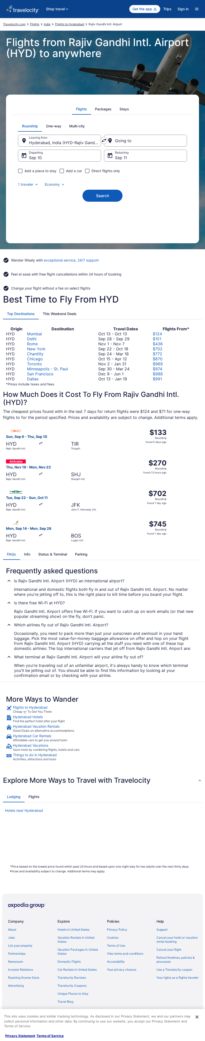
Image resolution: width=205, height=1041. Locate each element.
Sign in (183, 9)
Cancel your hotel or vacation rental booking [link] (177, 939)
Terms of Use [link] (116, 945)
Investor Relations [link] (20, 969)
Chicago (35, 358)
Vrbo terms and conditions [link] (125, 953)
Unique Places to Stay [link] (73, 993)
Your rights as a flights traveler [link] (177, 977)
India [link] (47, 24)
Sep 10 (35, 157)
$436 (158, 343)
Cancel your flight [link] (168, 949)
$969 (158, 363)
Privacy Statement (20, 1036)
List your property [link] (20, 945)
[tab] (81, 109)
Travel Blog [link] (65, 1001)
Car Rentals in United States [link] (77, 969)
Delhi (31, 338)
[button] (102, 780)
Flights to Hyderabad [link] (69, 24)
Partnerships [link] (17, 953)
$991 (157, 378)
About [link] (12, 929)
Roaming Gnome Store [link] (23, 977)
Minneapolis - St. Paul (47, 368)
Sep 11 (121, 157)
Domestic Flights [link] (69, 961)
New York (36, 348)
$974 (157, 368)
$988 (158, 373)
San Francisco (40, 373)
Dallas (32, 378)
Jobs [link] (11, 937)
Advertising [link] (16, 985)
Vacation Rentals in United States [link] (76, 939)
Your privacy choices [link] (121, 969)
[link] (102, 709)
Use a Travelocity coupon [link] (174, 969)
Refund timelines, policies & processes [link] (175, 959)
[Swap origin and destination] (104, 140)
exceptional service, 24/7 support (71, 260)
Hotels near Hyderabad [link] (24, 810)
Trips (167, 9)
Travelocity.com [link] (14, 24)
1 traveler (25, 184)
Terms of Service (50, 1036)
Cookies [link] (112, 937)
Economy (52, 184)
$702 (157, 348)
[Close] (197, 1016)
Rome (32, 343)
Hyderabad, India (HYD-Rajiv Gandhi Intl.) (65, 142)
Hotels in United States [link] (74, 929)
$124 (157, 333)
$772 (157, 353)
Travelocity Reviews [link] (72, 977)
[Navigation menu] (197, 9)
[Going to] (145, 141)
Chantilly (35, 353)
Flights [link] (34, 24)
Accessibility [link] (116, 961)
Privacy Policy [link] (117, 929)
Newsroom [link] (15, 961)
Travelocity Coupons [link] (72, 985)
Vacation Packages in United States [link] (78, 951)
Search (102, 195)
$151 (157, 338)
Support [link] (162, 929)
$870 (157, 358)
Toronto (34, 363)
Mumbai (34, 333)
